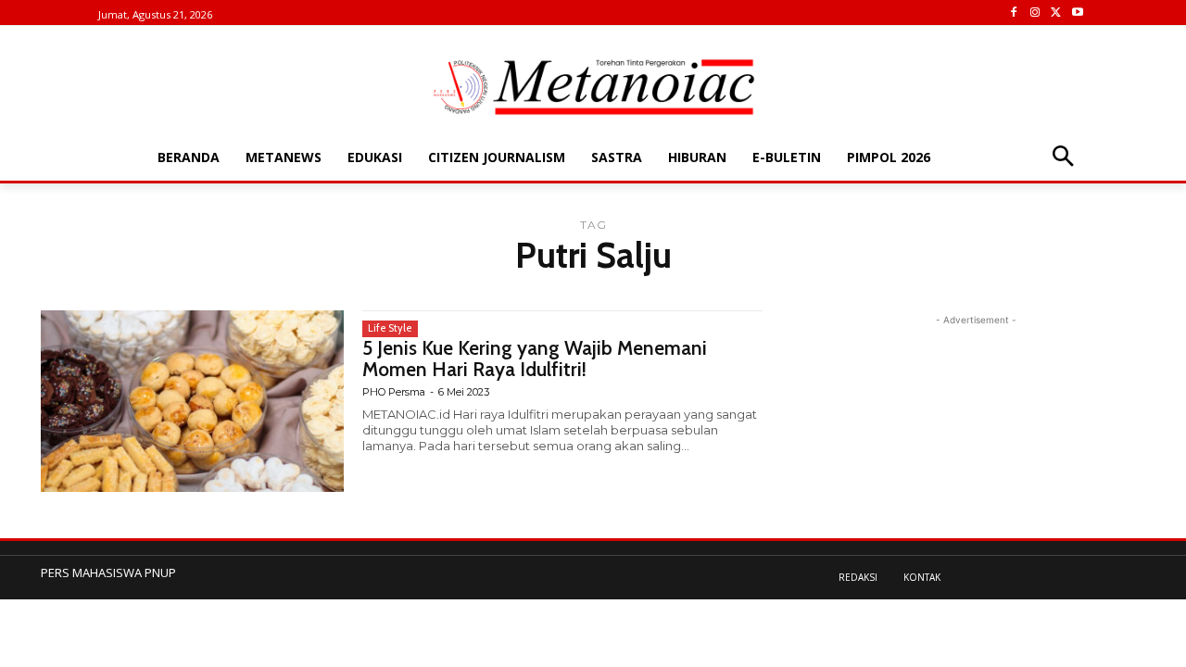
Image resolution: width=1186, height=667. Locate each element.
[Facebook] (1014, 13)
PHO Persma (393, 391)
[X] (1055, 13)
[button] (1062, 157)
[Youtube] (1077, 13)
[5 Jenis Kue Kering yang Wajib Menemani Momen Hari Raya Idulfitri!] (192, 401)
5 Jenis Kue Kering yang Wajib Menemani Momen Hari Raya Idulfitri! (534, 358)
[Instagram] (1035, 13)
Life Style (390, 327)
